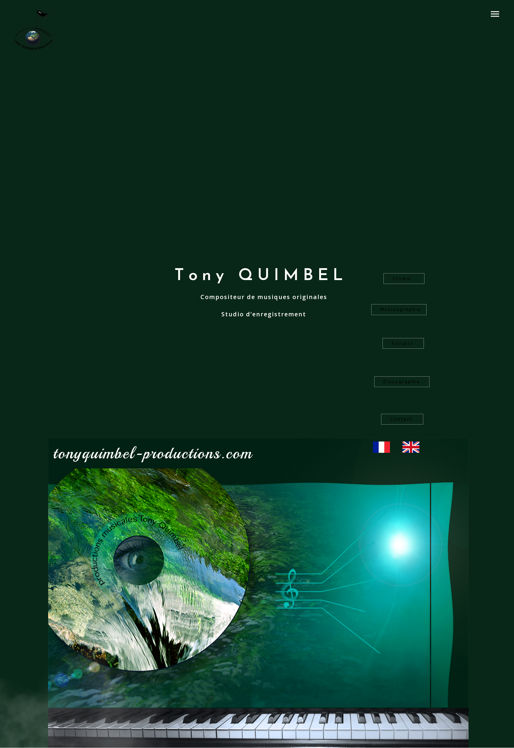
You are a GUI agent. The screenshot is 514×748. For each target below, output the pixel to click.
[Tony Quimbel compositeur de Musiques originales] (33, 31)
